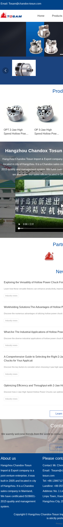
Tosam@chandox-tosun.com (25, 3)
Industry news (11, 296)
